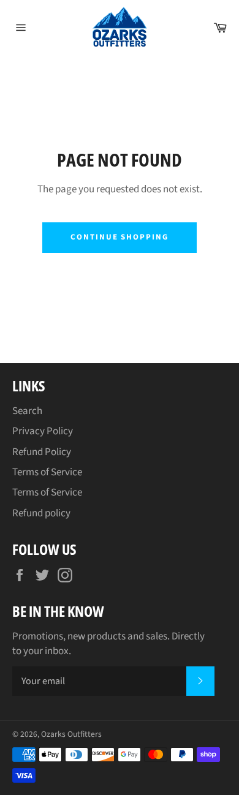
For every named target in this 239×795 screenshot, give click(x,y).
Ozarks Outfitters (71, 734)
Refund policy (41, 513)
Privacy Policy (42, 431)
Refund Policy (41, 452)
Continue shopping (119, 237)
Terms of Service (47, 472)
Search (27, 411)
